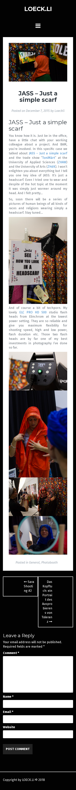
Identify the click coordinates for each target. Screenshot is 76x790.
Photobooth (49, 562)
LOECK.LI (38, 9)
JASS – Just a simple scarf (48, 153)
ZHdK (51, 166)
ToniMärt (48, 158)
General (34, 562)
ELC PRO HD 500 (33, 312)
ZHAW (62, 162)
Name (8, 696)
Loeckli (60, 111)
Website (9, 727)
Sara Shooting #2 (29, 586)
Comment (11, 653)
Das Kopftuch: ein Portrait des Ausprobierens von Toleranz (47, 601)
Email (8, 712)
